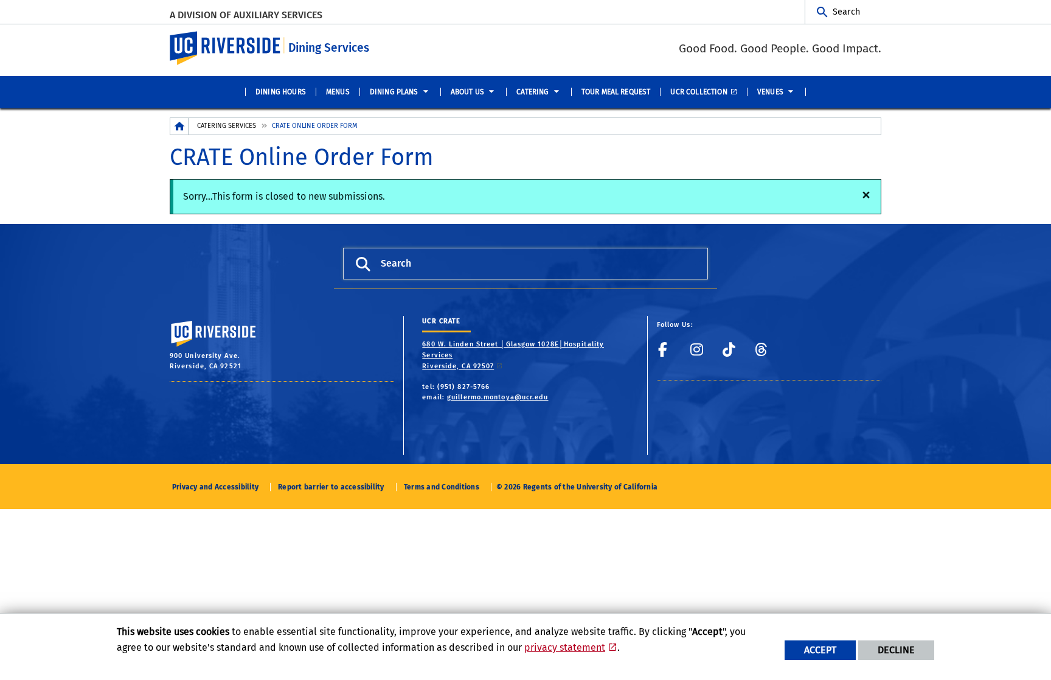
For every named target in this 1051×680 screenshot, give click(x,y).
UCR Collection (698, 92)
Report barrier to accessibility (331, 487)
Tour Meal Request (616, 92)
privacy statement (564, 647)
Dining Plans (394, 92)
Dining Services (328, 48)
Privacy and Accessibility (215, 487)
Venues (770, 92)
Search (846, 12)
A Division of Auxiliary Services (246, 15)
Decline (896, 650)
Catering (532, 92)
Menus (338, 92)
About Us (467, 92)
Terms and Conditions (441, 487)
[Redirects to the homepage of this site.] (179, 126)
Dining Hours (280, 92)
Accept (820, 650)
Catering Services (226, 126)
